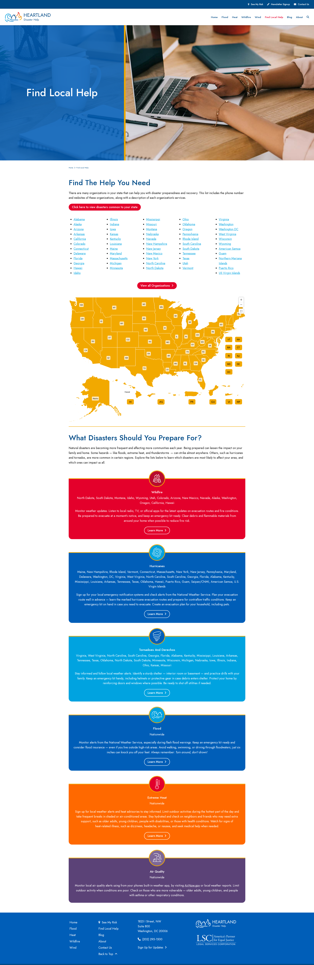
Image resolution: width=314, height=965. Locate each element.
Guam (222, 253)
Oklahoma (189, 224)
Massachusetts (119, 258)
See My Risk (257, 4)
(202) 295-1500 (151, 939)
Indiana (114, 224)
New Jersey (153, 249)
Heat (73, 935)
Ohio (186, 219)
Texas (186, 258)
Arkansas (79, 234)
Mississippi (153, 219)
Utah (185, 263)
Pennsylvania (190, 234)
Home (73, 922)
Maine (114, 249)
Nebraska (152, 234)
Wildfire (75, 941)
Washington (226, 224)
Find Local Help (108, 928)
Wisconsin (225, 239)
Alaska (78, 224)
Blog (101, 935)
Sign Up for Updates (151, 947)
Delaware (80, 253)
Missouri (151, 224)
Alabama (79, 219)
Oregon (187, 229)
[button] (308, 17)
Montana (151, 229)
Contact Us (303, 4)
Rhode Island (191, 239)
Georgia (79, 263)
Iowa (113, 229)
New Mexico (154, 253)
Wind (73, 948)
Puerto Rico (226, 268)
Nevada (151, 239)
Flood (73, 928)
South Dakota (191, 249)
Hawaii (78, 268)
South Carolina (192, 244)
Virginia (224, 219)
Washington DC (228, 229)
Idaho (77, 273)
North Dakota (154, 268)
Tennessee (189, 253)
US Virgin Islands (229, 273)
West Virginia (227, 234)
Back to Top (106, 954)
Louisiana (116, 244)
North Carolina (155, 263)
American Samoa (229, 249)
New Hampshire (156, 244)
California (80, 239)
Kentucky (115, 239)
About (102, 941)
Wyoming (225, 244)
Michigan (116, 263)
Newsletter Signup (280, 4)
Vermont (188, 268)
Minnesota (116, 268)
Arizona (79, 229)
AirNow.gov (192, 885)
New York (152, 258)
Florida (78, 258)
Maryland (116, 253)
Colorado (79, 244)
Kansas (114, 234)
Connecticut (81, 249)
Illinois (114, 219)
